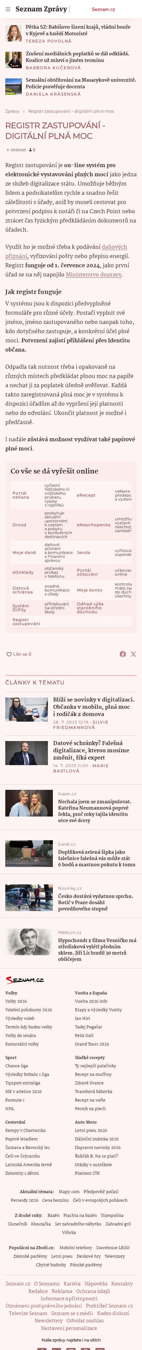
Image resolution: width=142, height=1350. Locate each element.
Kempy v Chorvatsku (25, 1130)
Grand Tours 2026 (92, 1044)
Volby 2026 (16, 1001)
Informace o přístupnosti (69, 1299)
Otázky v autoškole (93, 1165)
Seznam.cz (103, 9)
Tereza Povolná (49, 41)
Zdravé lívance (89, 1083)
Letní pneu (62, 1256)
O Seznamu (47, 1284)
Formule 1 (14, 1100)
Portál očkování (87, 572)
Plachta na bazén (80, 1215)
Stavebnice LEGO (112, 1248)
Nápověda (96, 1284)
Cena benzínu (55, 1200)
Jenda (83, 552)
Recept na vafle (90, 1100)
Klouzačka (41, 1224)
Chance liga (16, 1066)
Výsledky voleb (19, 1018)
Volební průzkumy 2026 (28, 1010)
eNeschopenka (94, 524)
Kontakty (122, 1284)
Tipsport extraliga (22, 1083)
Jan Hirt (82, 1018)
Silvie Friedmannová (81, 725)
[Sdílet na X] (133, 654)
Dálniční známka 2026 (97, 1139)
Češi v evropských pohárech (100, 1200)
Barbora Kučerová (53, 67)
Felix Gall (84, 1035)
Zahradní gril (118, 1224)
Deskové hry (89, 1256)
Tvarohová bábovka (93, 1091)
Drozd (19, 524)
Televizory (115, 1256)
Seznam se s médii (72, 1314)
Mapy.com (69, 1192)
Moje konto (90, 590)
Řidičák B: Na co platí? (96, 1156)
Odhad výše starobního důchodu (90, 607)
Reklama (62, 1292)
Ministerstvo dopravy (94, 275)
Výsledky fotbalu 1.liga (27, 1074)
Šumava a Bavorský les (27, 1147)
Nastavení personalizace (69, 1329)
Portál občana (21, 495)
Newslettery (49, 1321)
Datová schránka (23, 590)
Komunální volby (22, 1044)
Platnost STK (87, 1173)
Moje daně (24, 552)
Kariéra (72, 1284)
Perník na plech (90, 1109)
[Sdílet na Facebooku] (123, 654)
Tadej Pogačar (88, 1027)
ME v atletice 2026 (23, 1091)
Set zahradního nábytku (78, 1224)
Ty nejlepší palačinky (95, 1066)
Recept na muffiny (93, 1074)
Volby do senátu (20, 1035)
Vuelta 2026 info (91, 1001)
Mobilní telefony (75, 1248)
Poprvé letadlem (21, 1139)
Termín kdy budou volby (28, 1027)
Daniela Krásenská (53, 94)
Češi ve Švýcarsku (22, 1156)
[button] (13, 33)
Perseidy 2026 (24, 1200)
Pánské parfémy (86, 1265)
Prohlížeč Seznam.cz (109, 1306)
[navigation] (8, 9)
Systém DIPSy (21, 607)
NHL (9, 1109)
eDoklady (23, 572)
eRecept (86, 495)
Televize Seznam (28, 1314)
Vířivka (69, 1232)
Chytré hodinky (51, 1265)
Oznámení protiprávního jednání (44, 1306)
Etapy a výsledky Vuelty (98, 1010)
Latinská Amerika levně (28, 1165)
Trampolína (112, 1215)
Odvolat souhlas (85, 1321)
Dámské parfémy (30, 1256)
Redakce (38, 1292)
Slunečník (17, 1224)
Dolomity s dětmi (22, 1173)
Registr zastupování (26, 621)
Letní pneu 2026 (91, 1130)
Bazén (53, 1215)
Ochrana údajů (93, 1292)
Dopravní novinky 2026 (98, 1147)
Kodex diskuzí (113, 1314)
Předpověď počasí (101, 1192)
